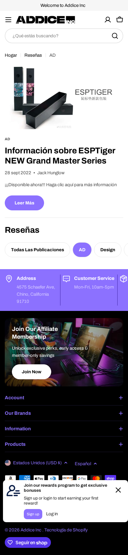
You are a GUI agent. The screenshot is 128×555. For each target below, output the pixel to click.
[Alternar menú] (8, 19)
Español (83, 463)
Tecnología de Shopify (66, 530)
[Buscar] (114, 35)
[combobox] (64, 35)
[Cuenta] (107, 19)
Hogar (11, 55)
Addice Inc (31, 530)
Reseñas (33, 55)
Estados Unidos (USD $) (37, 462)
